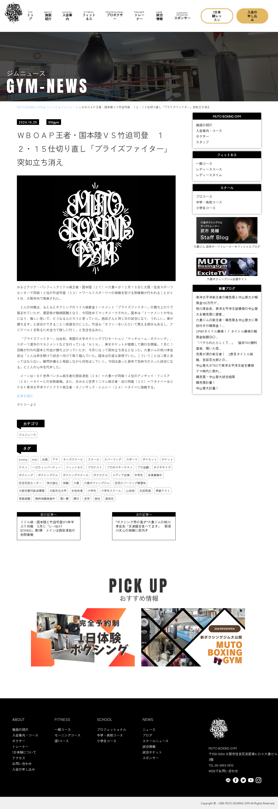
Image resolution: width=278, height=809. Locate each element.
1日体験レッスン (217, 16)
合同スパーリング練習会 (130, 483)
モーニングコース (68, 735)
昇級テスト (163, 491)
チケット (167, 459)
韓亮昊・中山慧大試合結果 (215, 376)
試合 (97, 498)
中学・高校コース (209, 202)
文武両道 (145, 491)
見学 (87, 498)
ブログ (147, 735)
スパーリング (112, 459)
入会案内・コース (209, 130)
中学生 (139, 475)
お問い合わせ (22, 763)
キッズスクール (73, 459)
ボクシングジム (48, 475)
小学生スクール (111, 491)
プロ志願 (143, 467)
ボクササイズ (162, 467)
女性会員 (77, 491)
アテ (55, 459)
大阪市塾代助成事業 (32, 491)
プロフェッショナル (111, 729)
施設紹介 (48, 16)
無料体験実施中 (45, 498)
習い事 (64, 498)
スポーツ (132, 459)
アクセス (18, 757)
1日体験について (24, 752)
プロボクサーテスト (119, 467)
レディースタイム (209, 174)
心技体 (130, 491)
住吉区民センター (30, 483)
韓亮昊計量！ (206, 382)
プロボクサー (115, 16)
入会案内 (67, 16)
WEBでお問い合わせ (223, 770)
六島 (76, 483)
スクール (93, 459)
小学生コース (206, 207)
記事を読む (25, 395)
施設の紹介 (204, 124)
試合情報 (159, 16)
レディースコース (209, 169)
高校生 (109, 498)
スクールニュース (155, 740)
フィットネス (88, 16)
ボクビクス (100, 475)
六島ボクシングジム (97, 483)
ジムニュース (27, 435)
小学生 (92, 491)
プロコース (204, 196)
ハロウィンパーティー (46, 467)
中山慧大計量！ (207, 388)
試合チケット (152, 752)
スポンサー (182, 16)
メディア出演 (121, 475)
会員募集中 (155, 475)
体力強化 (52, 483)
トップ (30, 16)
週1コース (62, 740)
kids (34, 459)
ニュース (148, 729)
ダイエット (149, 459)
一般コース (204, 163)
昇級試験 (24, 498)
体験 (66, 483)
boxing (23, 459)
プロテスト (95, 467)
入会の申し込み (252, 16)
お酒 (45, 459)
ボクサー (202, 136)
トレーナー (139, 16)
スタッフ (202, 142)
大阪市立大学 (58, 491)
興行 (76, 498)
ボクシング (26, 475)
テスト (23, 467)
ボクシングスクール (76, 475)
